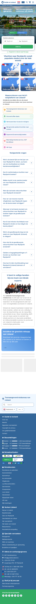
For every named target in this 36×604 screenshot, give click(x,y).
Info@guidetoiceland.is (11, 558)
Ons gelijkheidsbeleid (8, 430)
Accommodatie (6, 478)
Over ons (5, 419)
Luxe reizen (5, 492)
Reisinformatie (6, 513)
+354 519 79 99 (9, 560)
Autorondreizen (7, 473)
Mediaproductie (7, 539)
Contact (4, 433)
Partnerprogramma (8, 586)
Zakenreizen (6, 495)
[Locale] (18, 2)
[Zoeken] (27, 2)
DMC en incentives (8, 542)
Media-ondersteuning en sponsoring (13, 545)
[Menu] (33, 2)
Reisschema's (6, 526)
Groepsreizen (6, 489)
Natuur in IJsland (7, 510)
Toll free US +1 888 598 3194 (13, 566)
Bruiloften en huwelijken (9, 547)
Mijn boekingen (7, 503)
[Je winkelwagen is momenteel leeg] (29, 2)
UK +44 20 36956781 (11, 569)
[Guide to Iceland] (8, 2)
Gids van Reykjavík (8, 515)
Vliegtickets (5, 481)
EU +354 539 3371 (10, 571)
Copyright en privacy (8, 428)
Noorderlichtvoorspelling (9, 529)
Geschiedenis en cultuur (9, 518)
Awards (4, 422)
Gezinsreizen (6, 486)
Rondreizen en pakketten (10, 470)
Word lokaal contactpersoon (11, 583)
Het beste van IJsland (9, 524)
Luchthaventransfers (8, 484)
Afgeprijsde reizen (8, 497)
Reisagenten (6, 536)
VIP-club (4, 500)
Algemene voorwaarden (9, 425)
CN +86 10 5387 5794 (11, 574)
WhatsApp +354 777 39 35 (13, 576)
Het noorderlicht (7, 521)
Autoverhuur (6, 475)
